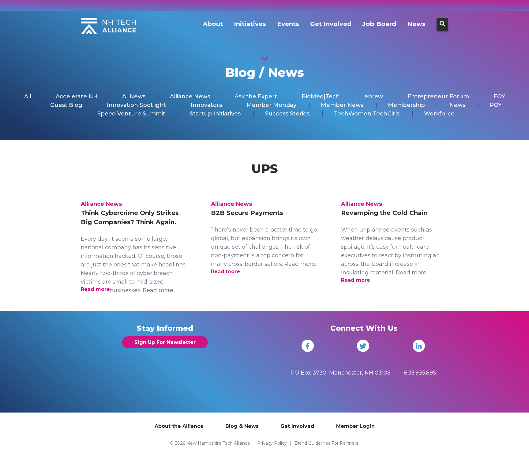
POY (496, 105)
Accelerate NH (77, 96)
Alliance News (190, 96)
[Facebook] (308, 346)
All (27, 96)
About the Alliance (179, 426)
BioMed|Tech (321, 96)
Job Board (379, 24)
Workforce (439, 113)
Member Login (355, 426)
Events (288, 24)
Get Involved (330, 24)
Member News (342, 105)
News (416, 24)
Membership (406, 105)
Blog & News (242, 426)
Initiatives (250, 24)
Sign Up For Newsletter (165, 342)
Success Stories (287, 113)
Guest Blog (66, 105)
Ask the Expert (255, 96)
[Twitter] (363, 346)
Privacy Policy (272, 443)
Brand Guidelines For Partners (326, 443)
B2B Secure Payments (247, 213)
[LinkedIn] (419, 346)
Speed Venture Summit (131, 113)
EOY (499, 96)
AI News (133, 96)
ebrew (373, 96)
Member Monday (271, 105)
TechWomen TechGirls (367, 113)
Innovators (206, 105)
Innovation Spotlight (136, 105)
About (213, 24)
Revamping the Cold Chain (384, 213)
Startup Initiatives (215, 113)
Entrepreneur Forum (438, 96)
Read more (95, 289)
